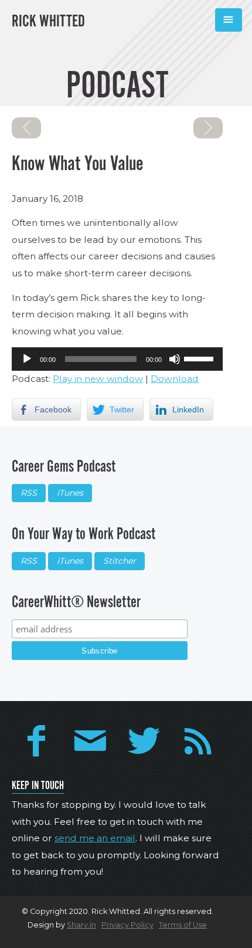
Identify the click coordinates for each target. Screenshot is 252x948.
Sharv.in (81, 924)
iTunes (70, 492)
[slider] (200, 357)
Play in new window (98, 378)
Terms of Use (183, 924)
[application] (117, 359)
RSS (29, 492)
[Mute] (175, 359)
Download (175, 378)
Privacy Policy (127, 924)
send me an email (95, 838)
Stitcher (119, 561)
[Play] (27, 359)
